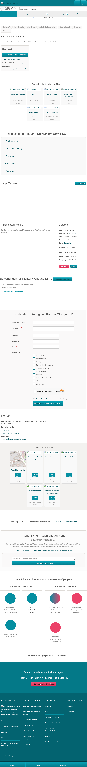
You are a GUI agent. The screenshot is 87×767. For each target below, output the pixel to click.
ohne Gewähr (56, 522)
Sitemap (47, 736)
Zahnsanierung (41, 371)
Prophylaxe (40, 362)
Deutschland (68, 243)
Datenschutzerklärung (43, 399)
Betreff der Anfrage (18, 322)
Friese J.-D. (35, 94)
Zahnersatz (40, 384)
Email (14, 347)
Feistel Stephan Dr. (35, 112)
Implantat (39, 374)
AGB (46, 711)
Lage (27, 14)
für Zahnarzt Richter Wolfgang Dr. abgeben (10, 610)
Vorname (15, 335)
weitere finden (32, 610)
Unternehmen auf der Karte (10, 721)
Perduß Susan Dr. (52, 112)
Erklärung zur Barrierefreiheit (50, 730)
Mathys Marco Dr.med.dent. (69, 95)
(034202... (12, 63)
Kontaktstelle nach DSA (52, 723)
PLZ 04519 (72, 233)
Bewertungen (61, 14)
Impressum (48, 706)
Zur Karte (6, 430)
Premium (82, 86)
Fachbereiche (11, 141)
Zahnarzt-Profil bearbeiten (32, 706)
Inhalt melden (71, 522)
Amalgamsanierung (42, 368)
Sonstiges (10, 171)
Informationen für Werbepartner (29, 738)
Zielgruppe (10, 156)
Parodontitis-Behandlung (44, 365)
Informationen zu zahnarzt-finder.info (10, 744)
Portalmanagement (51, 742)
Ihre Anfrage (16, 328)
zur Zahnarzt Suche (2, 9)
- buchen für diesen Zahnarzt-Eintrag (55, 639)
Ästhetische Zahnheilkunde (45, 378)
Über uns (4, 732)
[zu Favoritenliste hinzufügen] (3, 19)
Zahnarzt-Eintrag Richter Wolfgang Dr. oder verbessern (55, 611)
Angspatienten (41, 355)
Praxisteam (10, 163)
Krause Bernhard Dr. (18, 94)
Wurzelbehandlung (42, 381)
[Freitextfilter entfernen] (77, 3)
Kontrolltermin (41, 359)
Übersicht (9, 14)
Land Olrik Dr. (52, 94)
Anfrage (79, 14)
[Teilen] (79, 764)
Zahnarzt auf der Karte (12, 59)
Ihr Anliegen (16, 353)
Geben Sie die (14, 291)
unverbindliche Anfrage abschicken (48, 403)
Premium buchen (31, 720)
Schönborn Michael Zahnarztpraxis (52, 492)
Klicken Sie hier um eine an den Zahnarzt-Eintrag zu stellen (44, 550)
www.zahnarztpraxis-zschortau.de (15, 69)
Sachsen (72, 240)
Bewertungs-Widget (29, 725)
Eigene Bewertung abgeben (63, 279)
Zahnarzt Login (8, 756)
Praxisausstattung (13, 148)
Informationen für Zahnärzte (32, 731)
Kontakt (73, 266)
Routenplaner (81, 183)
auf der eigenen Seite (77, 610)
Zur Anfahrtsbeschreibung (11, 433)
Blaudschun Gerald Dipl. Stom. (35, 458)
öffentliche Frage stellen (44, 563)
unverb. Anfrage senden (16, 55)
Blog (2, 738)
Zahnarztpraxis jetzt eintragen (44, 684)
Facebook (70, 706)
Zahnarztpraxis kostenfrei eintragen (31, 713)
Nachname (16, 341)
